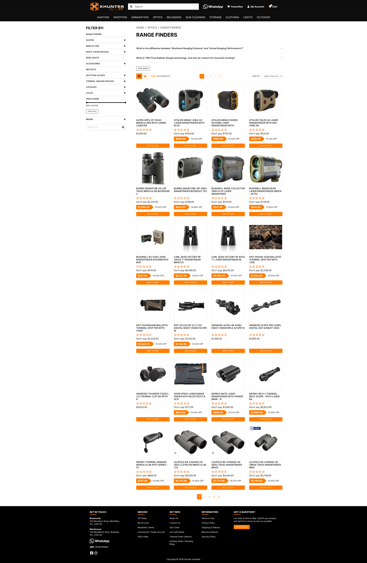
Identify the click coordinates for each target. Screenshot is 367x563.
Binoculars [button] (92, 46)
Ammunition (140, 17)
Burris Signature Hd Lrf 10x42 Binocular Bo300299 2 (152, 191)
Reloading (174, 17)
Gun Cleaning (195, 17)
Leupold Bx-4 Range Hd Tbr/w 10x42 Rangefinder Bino (265, 465)
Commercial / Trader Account (151, 532)
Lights (247, 17)
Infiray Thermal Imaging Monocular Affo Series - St (152, 465)
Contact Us (175, 523)
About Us (174, 518)
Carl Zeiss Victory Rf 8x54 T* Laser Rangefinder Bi (228, 258)
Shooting (120, 17)
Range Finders (94, 34)
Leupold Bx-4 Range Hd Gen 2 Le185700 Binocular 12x (190, 465)
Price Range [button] (92, 99)
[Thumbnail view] (139, 76)
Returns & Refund (210, 532)
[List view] (145, 76)
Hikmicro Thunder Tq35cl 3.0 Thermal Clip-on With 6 (152, 396)
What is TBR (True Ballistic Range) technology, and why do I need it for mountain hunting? (185, 57)
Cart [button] (274, 6)
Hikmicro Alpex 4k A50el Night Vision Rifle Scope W (228, 326)
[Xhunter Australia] (107, 6)
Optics (157, 17)
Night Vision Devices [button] (97, 52)
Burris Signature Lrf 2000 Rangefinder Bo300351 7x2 (190, 190)
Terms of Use (208, 518)
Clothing (232, 17)
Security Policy (209, 536)
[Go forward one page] (220, 76)
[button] (153, 130)
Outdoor (263, 17)
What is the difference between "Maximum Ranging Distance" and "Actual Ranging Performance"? (189, 48)
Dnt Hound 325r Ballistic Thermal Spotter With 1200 (265, 259)
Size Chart (174, 527)
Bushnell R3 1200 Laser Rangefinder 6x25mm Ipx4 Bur (152, 259)
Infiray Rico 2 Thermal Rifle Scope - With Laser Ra (264, 396)
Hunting (103, 17)
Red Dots (91, 69)
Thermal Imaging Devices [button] (100, 81)
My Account (143, 523)
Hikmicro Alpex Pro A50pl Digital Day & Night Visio (265, 326)
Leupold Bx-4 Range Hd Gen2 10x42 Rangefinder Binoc (226, 465)
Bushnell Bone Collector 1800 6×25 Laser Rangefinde (228, 191)
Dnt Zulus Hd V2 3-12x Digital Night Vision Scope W (190, 328)
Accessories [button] (93, 63)
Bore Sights (92, 57)
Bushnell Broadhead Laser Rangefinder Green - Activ (265, 191)
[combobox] (163, 6)
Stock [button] (89, 93)
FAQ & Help (143, 536)
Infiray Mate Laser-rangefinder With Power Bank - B (227, 396)
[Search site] (131, 6)
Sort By (256, 76)
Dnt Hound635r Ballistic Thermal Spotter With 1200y (152, 328)
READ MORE (143, 68)
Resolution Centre (146, 527)
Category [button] (91, 87)
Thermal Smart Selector (181, 536)
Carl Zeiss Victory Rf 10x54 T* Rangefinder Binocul (187, 259)
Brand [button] (89, 119)
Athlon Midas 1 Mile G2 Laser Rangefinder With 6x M (189, 123)
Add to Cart (153, 146)
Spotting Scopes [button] (95, 75)
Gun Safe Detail (177, 532)
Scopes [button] (90, 40)
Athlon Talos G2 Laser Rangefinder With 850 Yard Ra (263, 123)
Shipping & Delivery (211, 527)
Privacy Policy (208, 523)
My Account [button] (257, 6)
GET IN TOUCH (242, 527)
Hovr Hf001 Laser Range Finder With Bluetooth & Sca (189, 396)
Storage (215, 17)
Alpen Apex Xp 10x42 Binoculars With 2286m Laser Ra (151, 123)
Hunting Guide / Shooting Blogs (181, 542)
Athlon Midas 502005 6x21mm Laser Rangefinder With (224, 123)
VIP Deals (142, 518)
